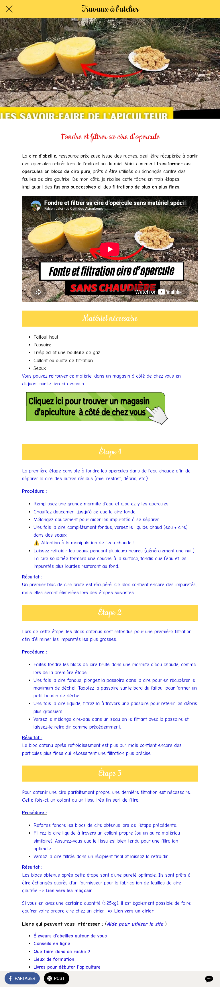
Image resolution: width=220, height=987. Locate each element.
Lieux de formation (54, 959)
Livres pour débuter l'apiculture (67, 967)
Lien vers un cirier (134, 911)
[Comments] (208, 979)
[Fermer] (9, 9)
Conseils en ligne (52, 943)
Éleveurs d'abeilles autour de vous (70, 936)
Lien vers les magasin (70, 890)
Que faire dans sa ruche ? (62, 951)
